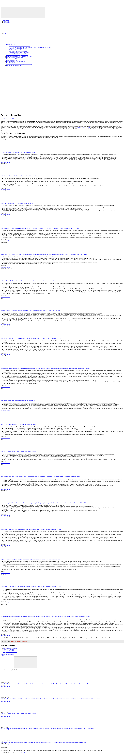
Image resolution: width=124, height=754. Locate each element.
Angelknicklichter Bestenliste (10, 652)
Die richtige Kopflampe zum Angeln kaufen (16, 62)
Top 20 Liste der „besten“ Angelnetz (82, 127)
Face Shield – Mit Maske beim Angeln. (18, 51)
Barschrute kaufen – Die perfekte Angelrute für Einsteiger (19, 64)
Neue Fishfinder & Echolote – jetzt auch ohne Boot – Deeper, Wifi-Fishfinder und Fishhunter (30, 47)
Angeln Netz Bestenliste (8, 649)
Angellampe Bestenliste (8, 650)
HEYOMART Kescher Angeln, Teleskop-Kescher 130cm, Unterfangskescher (18, 203)
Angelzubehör (6, 22)
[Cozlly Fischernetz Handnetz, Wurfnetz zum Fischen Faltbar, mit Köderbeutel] (11, 174)
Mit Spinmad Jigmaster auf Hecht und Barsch (19, 46)
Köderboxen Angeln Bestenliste (8, 655)
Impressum (17, 752)
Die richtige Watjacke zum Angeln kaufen (15, 61)
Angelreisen (6, 21)
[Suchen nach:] (7, 667)
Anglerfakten (6, 20)
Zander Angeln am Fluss (11, 60)
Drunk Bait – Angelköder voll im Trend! (18, 48)
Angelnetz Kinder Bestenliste (10, 648)
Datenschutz (23, 752)
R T (7, 118)
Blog (4, 33)
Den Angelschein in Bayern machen (14, 57)
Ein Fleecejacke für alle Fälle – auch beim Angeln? (20, 49)
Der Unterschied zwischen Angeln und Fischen (17, 55)
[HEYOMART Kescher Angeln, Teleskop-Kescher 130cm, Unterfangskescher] (11, 202)
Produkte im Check (10, 44)
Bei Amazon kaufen (5, 162)
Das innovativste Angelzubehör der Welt (18, 53)
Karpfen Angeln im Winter (12, 58)
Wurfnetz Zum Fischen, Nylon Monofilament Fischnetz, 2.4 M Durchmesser (18, 152)
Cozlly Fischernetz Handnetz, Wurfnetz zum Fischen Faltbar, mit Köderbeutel (18, 176)
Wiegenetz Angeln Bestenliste (7, 654)
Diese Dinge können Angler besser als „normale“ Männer (19, 56)
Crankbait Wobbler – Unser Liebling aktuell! (19, 52)
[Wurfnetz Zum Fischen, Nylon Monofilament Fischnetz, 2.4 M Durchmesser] (11, 151)
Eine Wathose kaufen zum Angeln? (14, 65)
